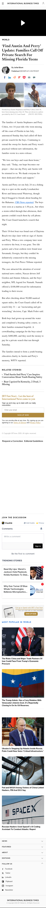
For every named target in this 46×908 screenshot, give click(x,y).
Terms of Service (19, 423)
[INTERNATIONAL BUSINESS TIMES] (23, 4)
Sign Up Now (31, 614)
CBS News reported (24, 202)
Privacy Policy (35, 423)
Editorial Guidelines (33, 441)
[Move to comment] (34, 77)
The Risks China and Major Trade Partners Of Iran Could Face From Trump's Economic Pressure (22, 661)
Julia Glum (18, 67)
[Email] (29, 77)
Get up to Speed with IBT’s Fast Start (29, 608)
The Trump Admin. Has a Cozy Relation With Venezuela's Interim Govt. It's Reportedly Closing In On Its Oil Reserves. (21, 702)
